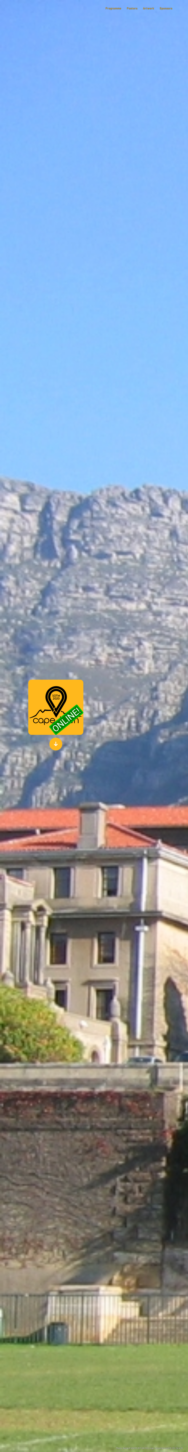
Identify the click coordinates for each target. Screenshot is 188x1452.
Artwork (148, 8)
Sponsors (166, 8)
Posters (132, 8)
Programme (113, 8)
